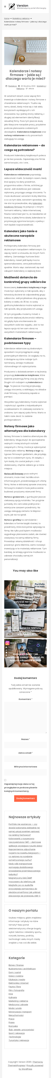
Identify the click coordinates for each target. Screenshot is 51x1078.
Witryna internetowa (25, 766)
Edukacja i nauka (17, 979)
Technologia (15, 1036)
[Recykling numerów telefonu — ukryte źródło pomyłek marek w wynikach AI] (25, 624)
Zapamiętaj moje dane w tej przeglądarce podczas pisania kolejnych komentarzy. (20, 788)
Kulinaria (13, 997)
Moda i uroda (15, 1008)
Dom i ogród (15, 972)
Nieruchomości (16, 1015)
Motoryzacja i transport (20, 1011)
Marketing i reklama (20, 18)
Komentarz (25, 699)
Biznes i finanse (16, 965)
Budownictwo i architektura (22, 968)
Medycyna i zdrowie (18, 1004)
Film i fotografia (16, 990)
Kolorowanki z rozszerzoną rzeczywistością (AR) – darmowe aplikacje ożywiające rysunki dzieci (25, 842)
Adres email (25, 752)
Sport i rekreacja (17, 1033)
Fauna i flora (15, 986)
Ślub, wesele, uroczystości (21, 1029)
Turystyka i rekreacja (19, 1040)
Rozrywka (13, 1026)
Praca (11, 1018)
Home (6, 18)
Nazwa (25, 739)
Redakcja (12, 86)
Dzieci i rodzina (16, 976)
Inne (11, 993)
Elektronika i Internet (19, 983)
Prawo (12, 1022)
